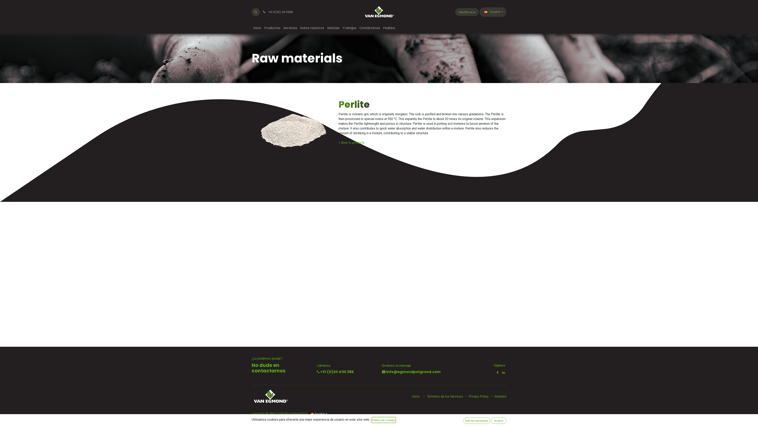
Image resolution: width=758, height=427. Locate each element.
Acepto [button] (498, 420)
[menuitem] (257, 28)
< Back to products (351, 143)
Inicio (416, 396)
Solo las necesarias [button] (476, 420)
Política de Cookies (383, 420)
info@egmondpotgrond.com (413, 371)
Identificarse (467, 12)
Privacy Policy (479, 396)
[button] (256, 12)
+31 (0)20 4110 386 (337, 371)
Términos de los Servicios (445, 396)
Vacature (500, 396)
